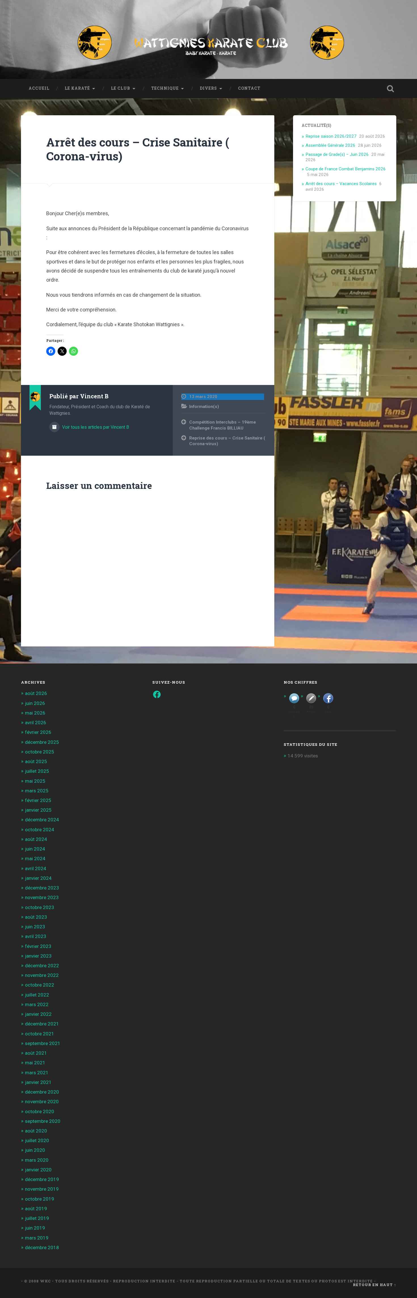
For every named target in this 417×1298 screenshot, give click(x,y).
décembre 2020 (42, 1092)
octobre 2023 (39, 907)
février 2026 (38, 732)
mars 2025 (37, 791)
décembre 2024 (42, 819)
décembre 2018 (42, 1247)
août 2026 (36, 693)
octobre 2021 (39, 1034)
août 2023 (36, 917)
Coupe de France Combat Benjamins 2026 (346, 168)
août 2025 (36, 761)
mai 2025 (35, 781)
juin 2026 (35, 703)
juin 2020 (35, 1150)
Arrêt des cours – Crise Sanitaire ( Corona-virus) (137, 149)
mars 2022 (37, 1004)
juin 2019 (35, 1228)
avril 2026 (35, 722)
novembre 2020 (42, 1101)
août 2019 (36, 1208)
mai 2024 (35, 858)
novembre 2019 (42, 1189)
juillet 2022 (37, 995)
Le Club (120, 88)
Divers (208, 88)
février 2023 (38, 946)
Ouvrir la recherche (390, 88)
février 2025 (38, 800)
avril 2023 (35, 936)
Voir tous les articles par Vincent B (95, 427)
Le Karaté (77, 88)
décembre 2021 (42, 1024)
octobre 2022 (39, 985)
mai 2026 (35, 713)
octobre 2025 (39, 752)
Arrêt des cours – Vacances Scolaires (341, 183)
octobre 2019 (39, 1199)
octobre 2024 (39, 829)
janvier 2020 (38, 1170)
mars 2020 (37, 1160)
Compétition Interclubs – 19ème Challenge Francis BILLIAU (222, 425)
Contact (249, 88)
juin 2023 (35, 926)
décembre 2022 (42, 965)
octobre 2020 (39, 1111)
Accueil (39, 88)
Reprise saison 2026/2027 (331, 136)
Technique (165, 88)
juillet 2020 (37, 1140)
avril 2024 (35, 868)
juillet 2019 (37, 1218)
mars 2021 (37, 1072)
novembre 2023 (42, 897)
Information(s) (204, 406)
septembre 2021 (42, 1043)
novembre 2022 (42, 975)
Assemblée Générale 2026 (330, 145)
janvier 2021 (38, 1082)
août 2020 (36, 1131)
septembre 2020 (42, 1121)
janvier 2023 (38, 956)
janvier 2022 (38, 1014)
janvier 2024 (38, 878)
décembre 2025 (42, 742)
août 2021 (36, 1053)
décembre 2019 (42, 1179)
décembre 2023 (42, 888)
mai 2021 (35, 1062)
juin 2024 (35, 849)
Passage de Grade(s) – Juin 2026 (337, 154)
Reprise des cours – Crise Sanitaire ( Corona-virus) (227, 441)
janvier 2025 (38, 810)
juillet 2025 (37, 771)
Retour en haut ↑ (374, 1284)
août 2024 (36, 839)
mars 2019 (37, 1238)
